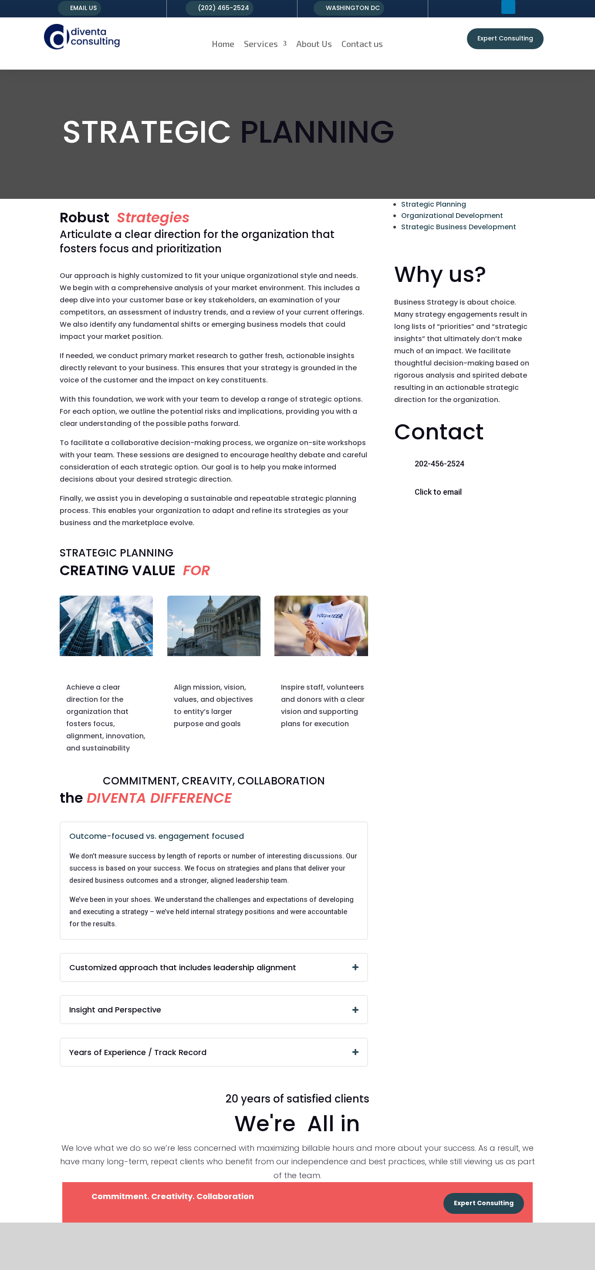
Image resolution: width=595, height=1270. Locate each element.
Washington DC (353, 7)
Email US (83, 7)
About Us (314, 43)
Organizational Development (452, 216)
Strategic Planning (433, 204)
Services (261, 43)
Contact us (362, 43)
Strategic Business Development (458, 227)
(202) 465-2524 (223, 7)
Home (223, 43)
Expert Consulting (505, 38)
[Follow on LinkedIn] (508, 7)
